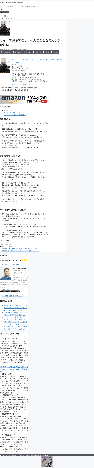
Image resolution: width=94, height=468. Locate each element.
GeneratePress (43, 455)
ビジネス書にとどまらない (12, 113)
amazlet (17, 62)
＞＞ (5, 289)
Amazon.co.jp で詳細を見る (21, 84)
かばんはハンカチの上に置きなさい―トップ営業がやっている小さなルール (37, 59)
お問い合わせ (8, 18)
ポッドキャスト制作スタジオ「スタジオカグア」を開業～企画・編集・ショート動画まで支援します (15, 308)
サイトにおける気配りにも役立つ (15, 115)
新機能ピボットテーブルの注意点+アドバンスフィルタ (19, 248)
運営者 (6, 16)
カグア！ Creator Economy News (11, 2)
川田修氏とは (8, 110)
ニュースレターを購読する (9, 264)
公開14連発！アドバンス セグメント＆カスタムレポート (20, 251)
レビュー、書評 (6, 246)
